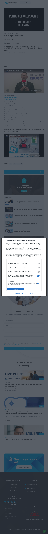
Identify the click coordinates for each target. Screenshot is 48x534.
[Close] (44, 241)
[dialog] (24, 267)
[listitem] (24, 261)
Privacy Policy (30, 293)
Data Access (24, 293)
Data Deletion (17, 293)
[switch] (38, 263)
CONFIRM (15, 289)
